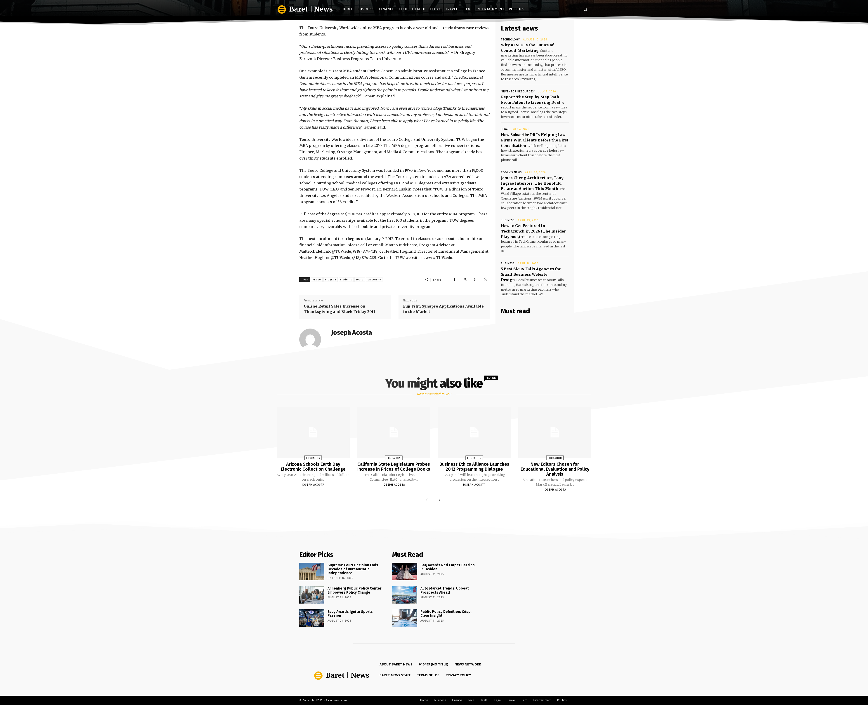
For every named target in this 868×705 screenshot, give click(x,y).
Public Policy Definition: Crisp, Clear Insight (446, 613)
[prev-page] (427, 500)
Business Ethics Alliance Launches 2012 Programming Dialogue (474, 466)
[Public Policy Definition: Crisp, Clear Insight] (404, 618)
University (374, 279)
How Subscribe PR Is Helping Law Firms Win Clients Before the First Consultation (534, 140)
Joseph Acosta (351, 332)
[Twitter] (464, 279)
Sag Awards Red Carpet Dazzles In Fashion (447, 567)
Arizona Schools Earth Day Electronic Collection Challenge (313, 466)
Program (330, 279)
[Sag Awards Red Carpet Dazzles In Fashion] (404, 571)
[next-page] (438, 500)
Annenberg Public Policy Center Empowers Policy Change (354, 590)
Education (313, 458)
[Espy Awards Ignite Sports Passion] (311, 618)
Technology (510, 39)
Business (508, 220)
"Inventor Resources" (518, 91)
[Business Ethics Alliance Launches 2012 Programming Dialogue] (474, 432)
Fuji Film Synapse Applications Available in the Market (443, 309)
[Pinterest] (475, 279)
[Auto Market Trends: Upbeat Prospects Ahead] (404, 595)
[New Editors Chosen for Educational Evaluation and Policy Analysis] (554, 432)
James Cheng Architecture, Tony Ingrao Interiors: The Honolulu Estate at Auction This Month (532, 183)
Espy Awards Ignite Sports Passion (350, 613)
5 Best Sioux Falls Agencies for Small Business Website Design (531, 274)
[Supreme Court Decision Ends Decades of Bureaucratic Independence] (311, 571)
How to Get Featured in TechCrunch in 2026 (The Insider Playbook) (533, 231)
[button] (585, 9)
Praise (317, 279)
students (346, 279)
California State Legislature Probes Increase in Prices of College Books (393, 466)
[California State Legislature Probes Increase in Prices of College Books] (393, 432)
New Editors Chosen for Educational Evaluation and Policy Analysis (555, 469)
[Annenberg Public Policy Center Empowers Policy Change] (311, 595)
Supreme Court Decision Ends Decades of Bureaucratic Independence (353, 569)
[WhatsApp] (485, 279)
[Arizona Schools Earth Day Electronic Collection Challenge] (313, 432)
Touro (359, 279)
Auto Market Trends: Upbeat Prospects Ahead (444, 590)
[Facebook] (454, 279)
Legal (505, 129)
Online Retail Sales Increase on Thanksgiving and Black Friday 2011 (339, 309)
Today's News (511, 172)
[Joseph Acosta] (312, 339)
